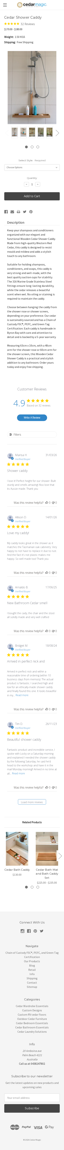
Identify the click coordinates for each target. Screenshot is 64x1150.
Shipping (32, 978)
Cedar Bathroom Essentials (32, 1027)
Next (57, 132)
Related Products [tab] (32, 822)
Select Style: (32, 160)
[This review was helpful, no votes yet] (47, 503)
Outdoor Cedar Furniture (32, 1019)
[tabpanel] (14, 132)
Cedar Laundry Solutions (32, 1031)
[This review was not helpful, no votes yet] (53, 503)
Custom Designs (32, 1010)
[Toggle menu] (5, 5)
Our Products (32, 961)
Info (32, 974)
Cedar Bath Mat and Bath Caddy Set (47, 873)
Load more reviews (32, 802)
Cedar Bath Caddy (17, 869)
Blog (32, 965)
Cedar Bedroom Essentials (32, 1023)
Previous (6, 132)
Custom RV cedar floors (32, 1014)
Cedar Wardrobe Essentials (32, 1006)
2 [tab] (32, 147)
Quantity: (32, 178)
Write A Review (32, 417)
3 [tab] (37, 147)
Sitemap (32, 987)
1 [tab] (26, 147)
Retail (32, 969)
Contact (32, 982)
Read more (22, 695)
